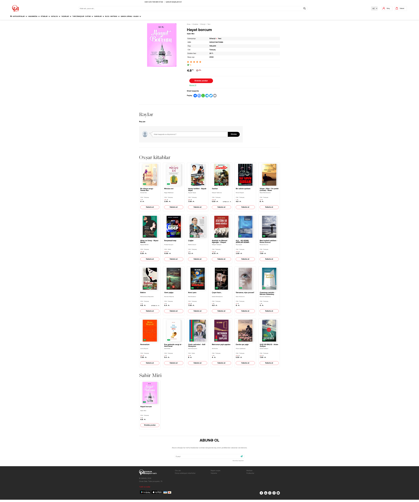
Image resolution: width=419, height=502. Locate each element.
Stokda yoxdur (201, 81)
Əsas (189, 24)
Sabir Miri (190, 34)
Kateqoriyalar (19, 16)
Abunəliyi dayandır (238, 460)
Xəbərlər (214, 473)
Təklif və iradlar (144, 487)
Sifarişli (202, 24)
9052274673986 (216, 42)
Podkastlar (250, 473)
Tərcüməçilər (78, 16)
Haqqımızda (33, 16)
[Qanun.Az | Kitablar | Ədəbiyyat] (15, 8)
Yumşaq (212, 50)
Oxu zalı (178, 470)
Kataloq (55, 16)
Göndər (234, 134)
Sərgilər (98, 16)
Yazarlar (65, 16)
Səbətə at (150, 207)
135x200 (212, 46)
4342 (211, 57)
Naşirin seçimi (215, 470)
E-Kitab (88, 16)
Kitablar (44, 16)
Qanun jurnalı (126, 16)
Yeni (208, 24)
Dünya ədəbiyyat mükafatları (185, 473)
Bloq (107, 16)
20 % (211, 53)
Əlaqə (136, 16)
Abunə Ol (192, 85)
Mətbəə (114, 16)
